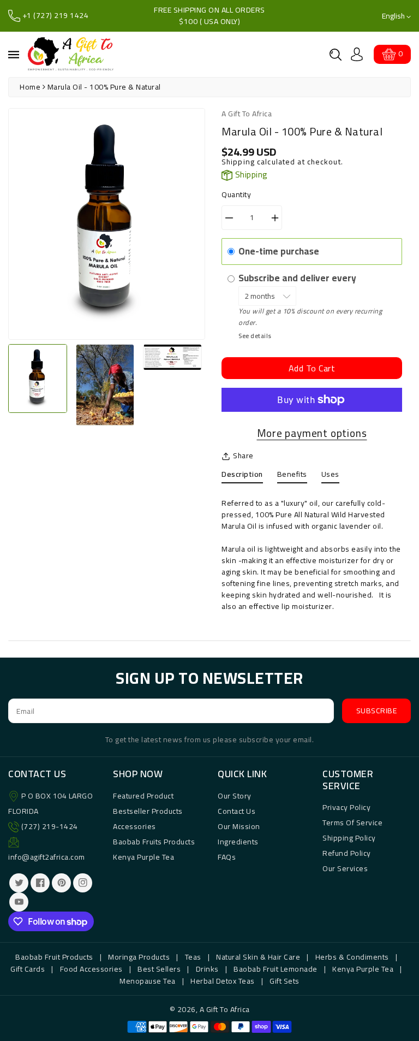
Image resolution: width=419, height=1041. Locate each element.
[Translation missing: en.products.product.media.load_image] (37, 378)
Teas (193, 957)
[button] (336, 55)
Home (30, 87)
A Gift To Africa (225, 1009)
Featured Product (143, 796)
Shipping (238, 162)
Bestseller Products (148, 811)
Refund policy (346, 853)
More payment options (312, 433)
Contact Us (236, 811)
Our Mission (239, 826)
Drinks (207, 969)
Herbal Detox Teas (222, 981)
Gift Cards (27, 969)
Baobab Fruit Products (54, 957)
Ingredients (238, 842)
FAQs (227, 857)
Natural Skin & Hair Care (258, 957)
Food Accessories (91, 969)
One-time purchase (278, 251)
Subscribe (376, 710)
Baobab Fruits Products (154, 842)
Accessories (134, 826)
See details (255, 335)
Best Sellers (159, 969)
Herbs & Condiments (352, 957)
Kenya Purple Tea (143, 857)
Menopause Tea (147, 981)
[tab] (242, 476)
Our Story (235, 796)
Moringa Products (139, 957)
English (394, 16)
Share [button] (243, 456)
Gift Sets (285, 981)
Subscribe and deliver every (298, 278)
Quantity (236, 194)
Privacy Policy (346, 807)
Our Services (345, 868)
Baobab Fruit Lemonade (276, 969)
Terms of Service (352, 822)
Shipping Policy (349, 838)
